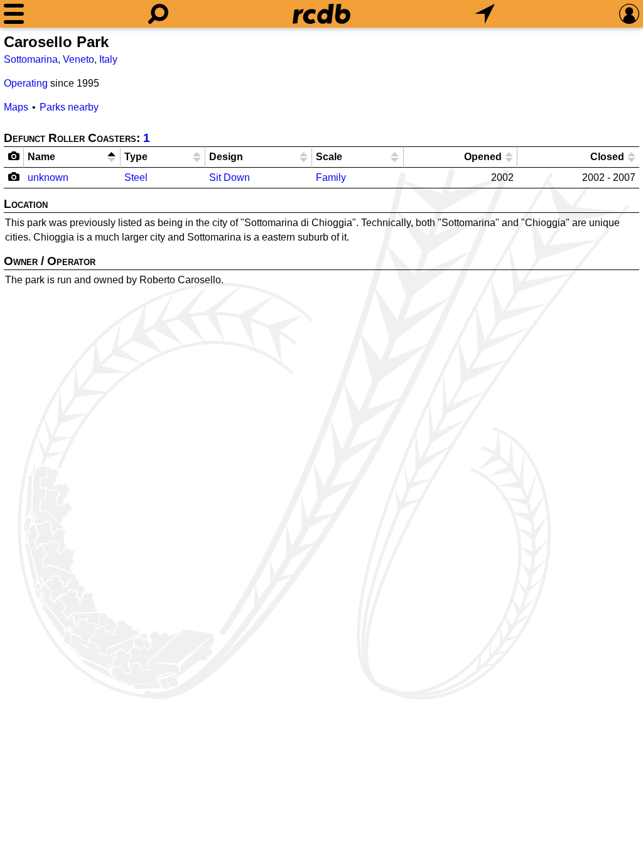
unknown (48, 177)
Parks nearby (69, 107)
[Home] (321, 14)
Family (331, 177)
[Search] (158, 14)
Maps (16, 107)
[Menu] (14, 14)
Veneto (78, 59)
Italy (108, 59)
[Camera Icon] (14, 176)
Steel (136, 177)
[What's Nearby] (485, 14)
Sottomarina (31, 59)
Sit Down (229, 177)
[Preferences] (629, 14)
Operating (26, 83)
